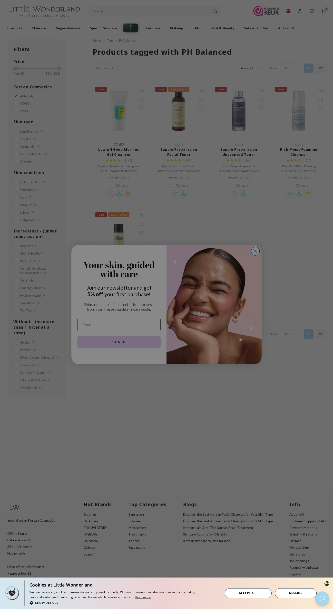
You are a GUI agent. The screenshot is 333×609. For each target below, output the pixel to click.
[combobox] (326, 583)
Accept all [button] (248, 593)
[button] (123, 602)
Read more (143, 597)
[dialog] (166, 593)
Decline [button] (296, 593)
